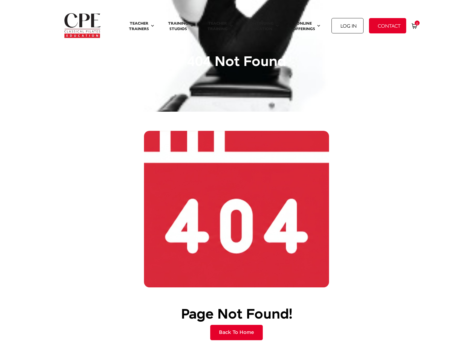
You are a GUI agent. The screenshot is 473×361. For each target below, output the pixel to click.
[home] (89, 25)
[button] (141, 26)
